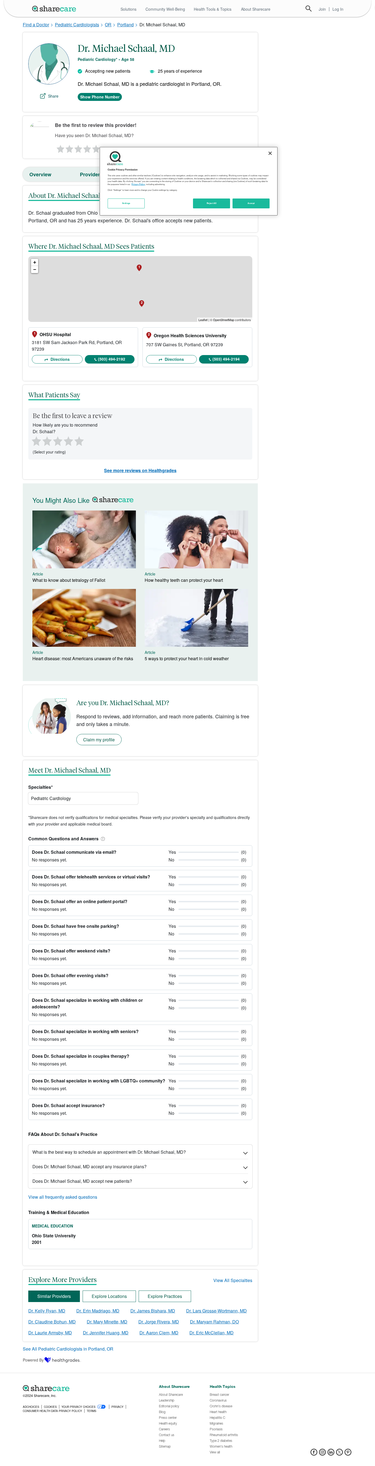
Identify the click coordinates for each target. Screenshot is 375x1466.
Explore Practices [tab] (165, 1296)
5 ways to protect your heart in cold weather (187, 658)
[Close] (270, 153)
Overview (40, 174)
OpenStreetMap (223, 319)
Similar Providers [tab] (54, 1296)
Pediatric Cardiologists (77, 24)
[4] (87, 147)
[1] (59, 147)
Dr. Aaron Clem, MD (158, 1332)
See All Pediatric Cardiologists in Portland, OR (68, 1349)
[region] (188, 181)
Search (308, 8)
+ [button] (34, 262)
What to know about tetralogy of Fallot (68, 580)
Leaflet (203, 319)
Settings (126, 203)
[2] (69, 147)
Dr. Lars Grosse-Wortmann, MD (216, 1311)
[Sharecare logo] (83, 1388)
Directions (59, 359)
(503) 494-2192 (111, 359)
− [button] (34, 269)
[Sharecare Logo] (55, 8)
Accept (251, 203)
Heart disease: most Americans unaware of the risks (82, 658)
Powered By (33, 1360)
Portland (125, 24)
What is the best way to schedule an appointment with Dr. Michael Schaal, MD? (109, 1152)
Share (53, 96)
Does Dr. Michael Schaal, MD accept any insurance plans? (89, 1166)
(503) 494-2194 (226, 359)
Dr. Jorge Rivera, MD (158, 1321)
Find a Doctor (36, 24)
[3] (78, 147)
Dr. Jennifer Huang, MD (105, 1332)
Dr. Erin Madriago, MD (97, 1311)
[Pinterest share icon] (348, 1454)
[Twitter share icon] (339, 1454)
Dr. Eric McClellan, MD (211, 1332)
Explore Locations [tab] (109, 1296)
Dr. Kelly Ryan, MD (46, 1311)
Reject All (212, 203)
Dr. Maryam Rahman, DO (214, 1321)
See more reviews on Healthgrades (140, 470)
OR (108, 24)
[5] (96, 147)
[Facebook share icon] (314, 1454)
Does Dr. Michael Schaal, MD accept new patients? (82, 1181)
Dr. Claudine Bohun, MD (52, 1321)
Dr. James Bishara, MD (152, 1311)
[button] (102, 838)
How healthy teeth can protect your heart (184, 580)
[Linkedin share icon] (331, 1454)
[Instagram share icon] (322, 1454)
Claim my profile (99, 739)
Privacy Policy (138, 184)
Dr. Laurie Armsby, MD (50, 1332)
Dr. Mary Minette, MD (107, 1321)
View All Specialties (232, 1280)
